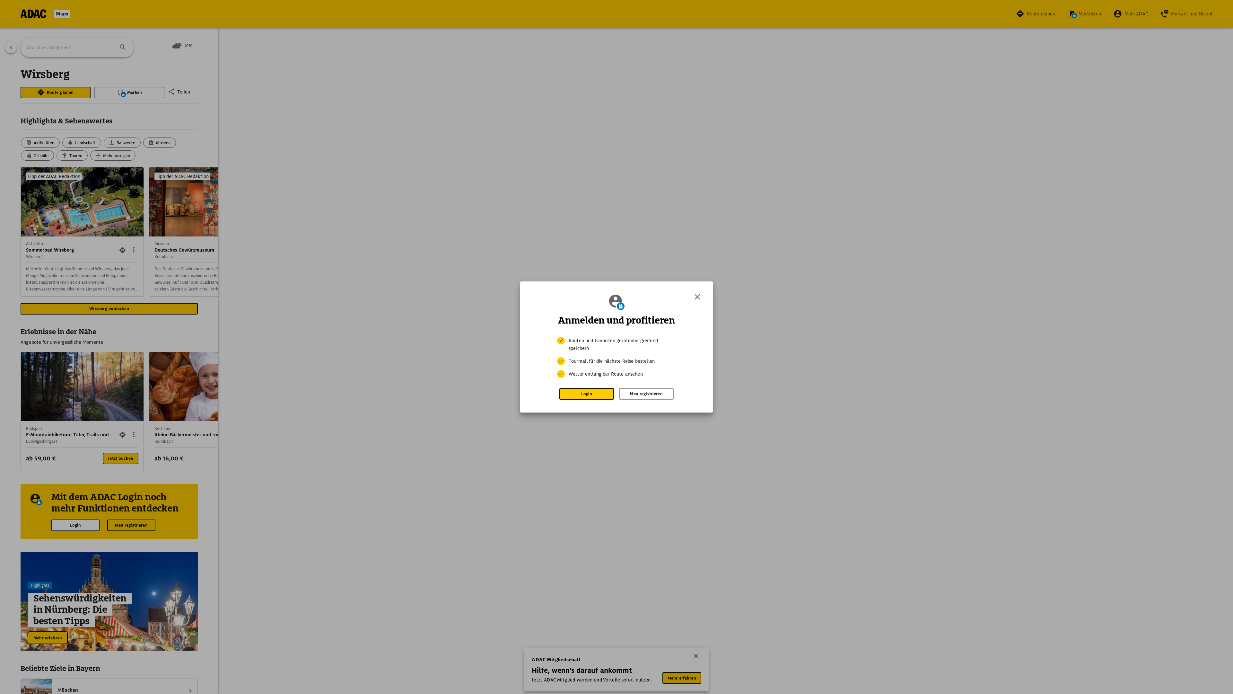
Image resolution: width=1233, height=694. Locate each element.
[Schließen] (697, 297)
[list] (616, 357)
